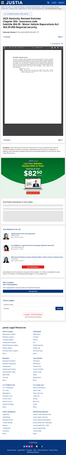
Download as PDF (57, 44)
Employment (7, 366)
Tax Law (5, 377)
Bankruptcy (36, 334)
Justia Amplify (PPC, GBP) (41, 425)
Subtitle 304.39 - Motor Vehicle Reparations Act (31, 8)
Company (29, 450)
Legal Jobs (6, 414)
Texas (35, 404)
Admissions (36, 364)
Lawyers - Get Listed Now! (33, 314)
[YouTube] (27, 446)
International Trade (9, 372)
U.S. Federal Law (9, 385)
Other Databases (9, 412)
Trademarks (6, 428)
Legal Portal (21, 450)
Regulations (6, 393)
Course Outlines (38, 369)
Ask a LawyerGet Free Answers (10, 283)
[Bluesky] (37, 446)
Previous (7, 37)
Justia (2, 7)
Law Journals (37, 372)
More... (5, 353)
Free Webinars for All (11, 229)
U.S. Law (7, 7)
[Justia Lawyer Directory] (42, 446)
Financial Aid (37, 366)
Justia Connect (11, 450)
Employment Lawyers (9, 342)
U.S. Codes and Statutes (18, 7)
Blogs (35, 375)
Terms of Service (43, 450)
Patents (5, 425)
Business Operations (9, 364)
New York (36, 401)
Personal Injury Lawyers (10, 351)
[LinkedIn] (24, 446)
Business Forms (8, 420)
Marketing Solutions (40, 412)
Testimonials (37, 431)
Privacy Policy (53, 450)
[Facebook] (29, 446)
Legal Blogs (6, 417)
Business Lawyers (8, 337)
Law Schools (37, 358)
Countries (6, 431)
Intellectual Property (9, 369)
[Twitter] (39, 446)
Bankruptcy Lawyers (9, 334)
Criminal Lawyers (8, 340)
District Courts (7, 401)
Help (34, 450)
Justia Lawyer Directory (40, 417)
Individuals (37, 331)
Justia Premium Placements (42, 420)
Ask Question (33, 291)
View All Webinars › (33, 267)
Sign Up (61, 2)
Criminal (35, 337)
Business (6, 358)
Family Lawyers (7, 348)
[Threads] (34, 446)
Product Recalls (7, 423)
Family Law (36, 348)
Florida (35, 399)
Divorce (35, 340)
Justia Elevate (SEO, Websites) (42, 423)
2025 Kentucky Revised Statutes (50, 7)
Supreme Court (7, 396)
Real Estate (6, 375)
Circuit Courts (7, 399)
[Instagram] (32, 446)
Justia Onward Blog (39, 428)
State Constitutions (39, 388)
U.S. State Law (38, 385)
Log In (54, 2)
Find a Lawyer (8, 300)
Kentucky (40, 147)
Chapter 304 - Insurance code (9, 8)
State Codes (37, 390)
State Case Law (38, 393)
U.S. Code (6, 390)
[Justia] (14, 2)
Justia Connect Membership (42, 414)
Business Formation (9, 361)
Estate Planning (38, 345)
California (36, 396)
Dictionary (36, 361)
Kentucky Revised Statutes (33, 7)
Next (60, 37)
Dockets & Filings (8, 404)
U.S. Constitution (8, 388)
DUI (34, 342)
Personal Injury (38, 351)
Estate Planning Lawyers (10, 345)
